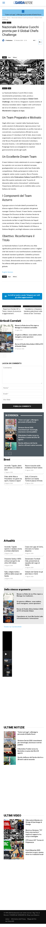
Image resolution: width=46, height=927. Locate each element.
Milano (15, 57)
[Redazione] (3, 40)
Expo (9, 57)
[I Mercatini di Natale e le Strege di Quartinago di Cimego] (14, 824)
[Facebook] (4, 51)
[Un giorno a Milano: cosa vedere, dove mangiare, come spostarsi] (6, 338)
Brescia (5, 88)
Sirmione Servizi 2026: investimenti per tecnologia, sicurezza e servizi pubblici (28, 430)
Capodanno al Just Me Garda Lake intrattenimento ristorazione (30, 617)
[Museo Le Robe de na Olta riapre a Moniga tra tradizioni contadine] (6, 329)
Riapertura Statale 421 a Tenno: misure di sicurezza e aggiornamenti (11, 311)
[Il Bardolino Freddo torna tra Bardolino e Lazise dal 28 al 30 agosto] (10, 438)
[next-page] (4, 356)
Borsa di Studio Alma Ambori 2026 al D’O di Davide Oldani (30, 610)
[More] (24, 51)
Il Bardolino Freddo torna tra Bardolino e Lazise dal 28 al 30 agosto (28, 437)
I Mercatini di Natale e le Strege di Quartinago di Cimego (34, 822)
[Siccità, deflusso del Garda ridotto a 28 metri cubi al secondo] (10, 446)
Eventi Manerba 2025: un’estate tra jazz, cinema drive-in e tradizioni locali (34, 852)
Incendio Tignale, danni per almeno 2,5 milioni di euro (13, 468)
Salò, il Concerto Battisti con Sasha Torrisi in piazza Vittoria (33, 479)
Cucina (9, 22)
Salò (9, 88)
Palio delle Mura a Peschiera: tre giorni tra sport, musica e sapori (13, 479)
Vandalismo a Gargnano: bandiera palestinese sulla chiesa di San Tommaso (33, 311)
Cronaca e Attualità (6, 333)
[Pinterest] (14, 51)
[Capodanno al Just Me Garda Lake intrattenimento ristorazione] (8, 619)
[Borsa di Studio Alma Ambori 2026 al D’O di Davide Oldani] (6, 347)
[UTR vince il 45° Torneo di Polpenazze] (14, 844)
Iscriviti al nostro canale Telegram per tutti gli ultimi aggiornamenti (24, 296)
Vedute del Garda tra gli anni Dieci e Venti (34, 573)
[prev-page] (1, 356)
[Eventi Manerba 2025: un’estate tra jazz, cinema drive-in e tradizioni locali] (14, 854)
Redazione (9, 40)
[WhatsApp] (19, 51)
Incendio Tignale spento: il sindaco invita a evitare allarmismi (13, 549)
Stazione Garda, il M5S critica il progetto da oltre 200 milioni (12, 561)
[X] (9, 51)
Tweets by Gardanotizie (12, 627)
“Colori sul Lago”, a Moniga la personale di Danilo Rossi (23, 14)
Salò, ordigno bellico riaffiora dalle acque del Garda (13, 574)
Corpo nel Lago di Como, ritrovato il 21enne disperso (34, 549)
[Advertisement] (23, 515)
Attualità (3, 342)
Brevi (8, 17)
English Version (7, 272)
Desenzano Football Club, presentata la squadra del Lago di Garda (32, 562)
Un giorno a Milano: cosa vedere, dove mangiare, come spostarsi (29, 602)
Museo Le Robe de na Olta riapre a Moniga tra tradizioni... (30, 595)
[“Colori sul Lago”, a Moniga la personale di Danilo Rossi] (10, 423)
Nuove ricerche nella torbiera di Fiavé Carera (33, 467)
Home (4, 17)
